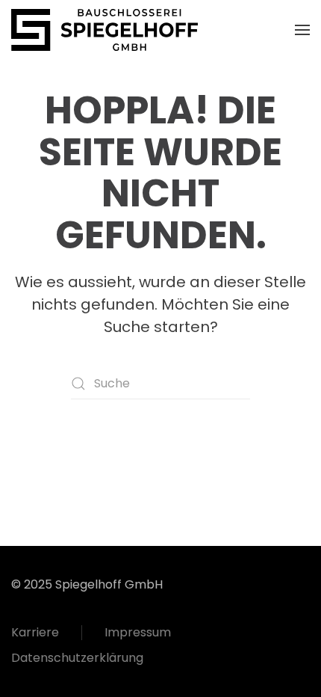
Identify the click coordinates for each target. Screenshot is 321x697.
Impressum (138, 632)
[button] (302, 30)
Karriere (35, 632)
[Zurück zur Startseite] (104, 30)
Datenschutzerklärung (77, 657)
